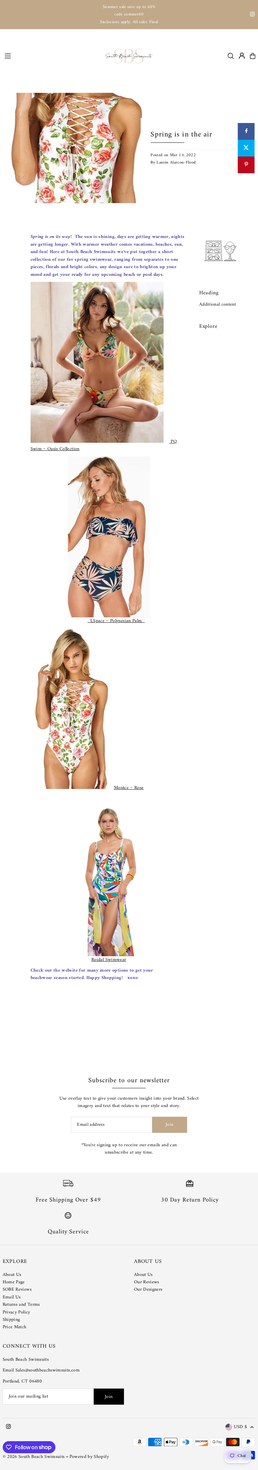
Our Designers (148, 1289)
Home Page (14, 1282)
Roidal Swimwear (108, 960)
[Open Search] (231, 56)
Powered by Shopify (89, 1457)
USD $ (240, 1427)
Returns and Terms (21, 1304)
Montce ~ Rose (129, 788)
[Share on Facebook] (246, 131)
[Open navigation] (52, 56)
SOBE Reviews (17, 1289)
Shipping (11, 1319)
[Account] (242, 56)
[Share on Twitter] (246, 148)
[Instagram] (252, 15)
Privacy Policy (16, 1312)
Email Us (12, 1297)
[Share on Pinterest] (246, 165)
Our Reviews (146, 1282)
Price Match (15, 1327)
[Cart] (252, 56)
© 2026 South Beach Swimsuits (34, 1457)
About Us (12, 1275)
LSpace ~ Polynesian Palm (116, 621)
